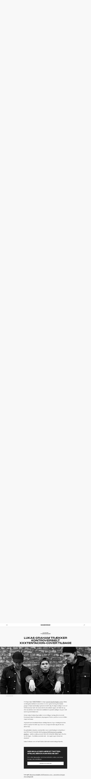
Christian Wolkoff (46, 633)
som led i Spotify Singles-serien (54, 701)
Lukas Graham (37, 701)
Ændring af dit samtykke (45, 763)
